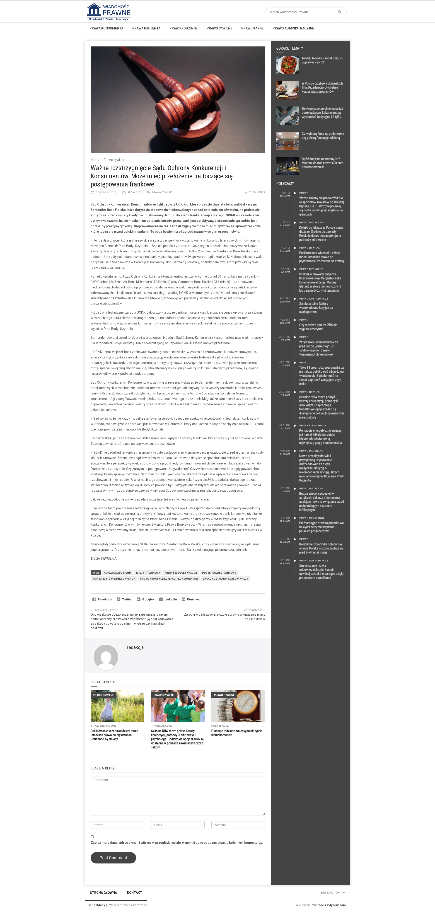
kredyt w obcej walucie (181, 572)
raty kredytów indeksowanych (113, 578)
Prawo (303, 193)
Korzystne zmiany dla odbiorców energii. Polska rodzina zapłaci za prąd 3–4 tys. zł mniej (321, 548)
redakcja (134, 192)
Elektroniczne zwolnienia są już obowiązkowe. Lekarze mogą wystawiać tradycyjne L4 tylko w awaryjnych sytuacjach (322, 114)
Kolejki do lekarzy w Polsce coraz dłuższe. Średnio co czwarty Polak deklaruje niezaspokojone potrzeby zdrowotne (321, 233)
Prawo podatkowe (311, 518)
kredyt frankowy (148, 572)
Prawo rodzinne (183, 28)
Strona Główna (103, 893)
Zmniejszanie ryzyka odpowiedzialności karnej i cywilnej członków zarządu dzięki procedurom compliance (321, 571)
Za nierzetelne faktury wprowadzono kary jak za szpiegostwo (316, 308)
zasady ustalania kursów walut (225, 578)
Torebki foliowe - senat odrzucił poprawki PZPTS (322, 60)
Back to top (330, 892)
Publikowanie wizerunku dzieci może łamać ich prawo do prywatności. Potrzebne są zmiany (114, 735)
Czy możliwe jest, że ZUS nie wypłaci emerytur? (318, 327)
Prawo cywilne (219, 28)
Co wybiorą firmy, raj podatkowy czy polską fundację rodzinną (323, 136)
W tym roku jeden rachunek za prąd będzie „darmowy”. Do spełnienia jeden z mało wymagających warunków (318, 348)
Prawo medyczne (311, 222)
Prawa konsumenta (106, 28)
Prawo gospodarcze (313, 298)
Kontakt (134, 893)
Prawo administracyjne (293, 28)
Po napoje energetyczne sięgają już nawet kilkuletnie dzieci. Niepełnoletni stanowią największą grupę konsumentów (320, 436)
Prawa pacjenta (146, 28)
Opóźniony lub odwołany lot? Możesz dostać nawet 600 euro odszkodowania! (322, 163)
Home (95, 160)
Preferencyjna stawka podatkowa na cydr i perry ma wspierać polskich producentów (321, 527)
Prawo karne (252, 28)
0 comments (257, 192)
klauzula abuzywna (117, 572)
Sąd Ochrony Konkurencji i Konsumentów (169, 578)
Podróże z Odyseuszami (329, 905)
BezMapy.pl (100, 905)
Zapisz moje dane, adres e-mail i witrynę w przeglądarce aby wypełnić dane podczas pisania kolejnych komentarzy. (177, 842)
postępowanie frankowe (219, 572)
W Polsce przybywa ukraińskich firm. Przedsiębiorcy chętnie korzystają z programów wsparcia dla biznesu (322, 89)
